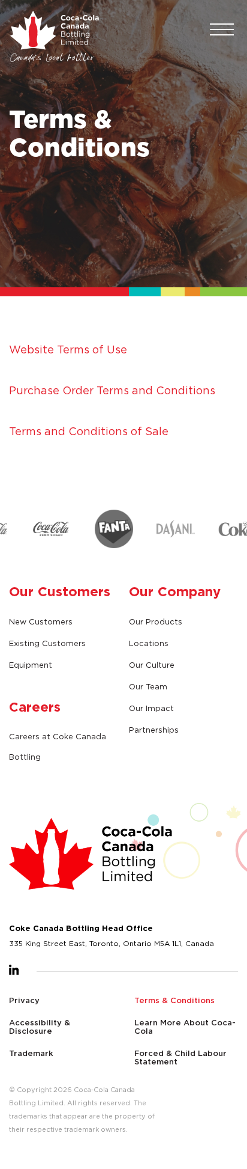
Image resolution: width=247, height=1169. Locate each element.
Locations (148, 643)
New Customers (41, 621)
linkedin (14, 970)
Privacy (24, 1000)
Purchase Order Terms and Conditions (112, 390)
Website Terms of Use (68, 349)
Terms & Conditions (174, 1000)
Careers (35, 706)
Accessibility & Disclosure (39, 1026)
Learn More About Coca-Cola (185, 1026)
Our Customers (59, 591)
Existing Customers (47, 643)
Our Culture (151, 665)
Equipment (30, 665)
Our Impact (151, 708)
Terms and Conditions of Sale (88, 431)
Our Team (148, 686)
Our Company (175, 591)
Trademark (31, 1053)
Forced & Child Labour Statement (180, 1057)
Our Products (155, 621)
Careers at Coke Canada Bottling (57, 746)
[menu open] (221, 30)
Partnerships (154, 729)
